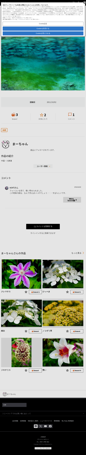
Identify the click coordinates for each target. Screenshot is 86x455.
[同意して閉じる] (84, 2)
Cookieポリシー (20, 17)
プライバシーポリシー (25, 19)
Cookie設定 (43, 24)
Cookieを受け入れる (43, 33)
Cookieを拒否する (43, 28)
